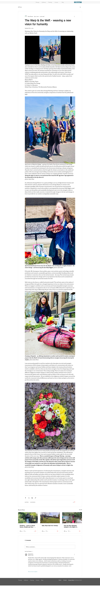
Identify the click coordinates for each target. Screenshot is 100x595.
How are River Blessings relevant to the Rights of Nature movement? (70, 526)
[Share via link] (35, 497)
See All (80, 509)
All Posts (20, 7)
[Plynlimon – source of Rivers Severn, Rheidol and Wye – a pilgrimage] (28, 517)
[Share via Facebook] (25, 497)
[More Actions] (74, 554)
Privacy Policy (71, 580)
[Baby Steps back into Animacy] (50, 517)
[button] (80, 7)
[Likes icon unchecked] (29, 568)
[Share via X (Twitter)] (28, 497)
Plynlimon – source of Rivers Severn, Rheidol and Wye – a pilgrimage (27, 526)
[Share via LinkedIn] (32, 497)
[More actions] (74, 16)
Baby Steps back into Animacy (50, 525)
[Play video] (50, 50)
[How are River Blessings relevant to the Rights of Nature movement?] (72, 517)
